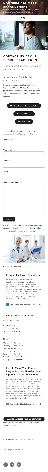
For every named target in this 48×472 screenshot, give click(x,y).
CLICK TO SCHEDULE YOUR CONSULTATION (24, 419)
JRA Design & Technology (13, 450)
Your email (7, 150)
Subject (6, 171)
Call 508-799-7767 (24, 114)
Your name (7, 139)
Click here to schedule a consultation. (24, 106)
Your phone (8, 161)
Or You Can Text (24, 122)
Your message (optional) (13, 182)
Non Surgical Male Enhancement (20, 5)
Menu (25, 18)
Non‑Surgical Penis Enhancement (19, 315)
